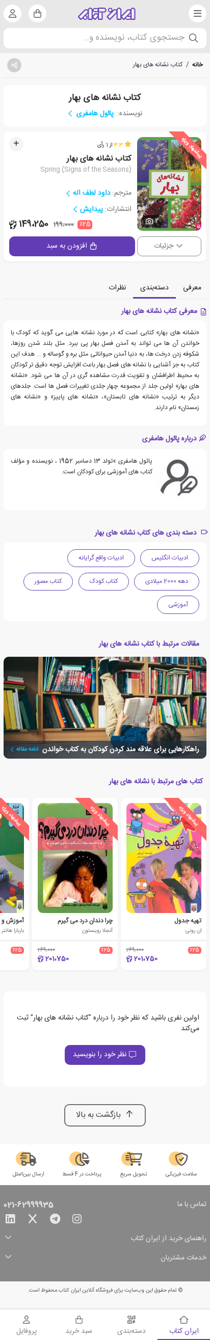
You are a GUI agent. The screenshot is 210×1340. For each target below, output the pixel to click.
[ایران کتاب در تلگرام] (55, 1221)
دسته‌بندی (154, 288)
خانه (197, 65)
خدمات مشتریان (183, 1258)
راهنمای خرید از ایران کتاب (168, 1239)
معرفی (192, 288)
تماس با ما (191, 1205)
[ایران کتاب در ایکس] (32, 1221)
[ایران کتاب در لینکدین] (10, 1221)
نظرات (117, 288)
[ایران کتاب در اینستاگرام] (77, 1221)
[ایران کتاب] (107, 14)
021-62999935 (29, 1205)
